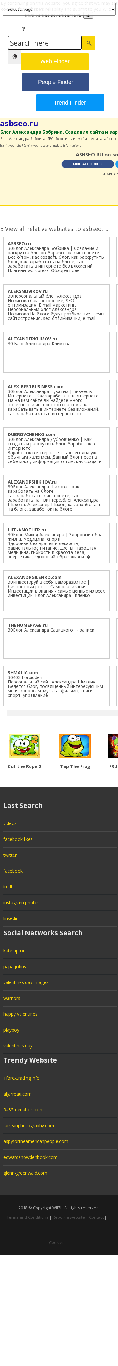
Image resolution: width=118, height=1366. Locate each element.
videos (10, 823)
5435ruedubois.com (23, 1110)
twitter (10, 855)
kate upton (14, 951)
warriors (11, 998)
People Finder (55, 82)
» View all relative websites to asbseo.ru (55, 228)
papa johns (14, 966)
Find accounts (88, 164)
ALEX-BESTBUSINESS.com (36, 387)
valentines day (17, 1046)
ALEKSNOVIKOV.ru (28, 291)
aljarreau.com (17, 1094)
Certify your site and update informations (52, 145)
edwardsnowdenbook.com (30, 1157)
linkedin (11, 918)
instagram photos (21, 902)
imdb (8, 887)
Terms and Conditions (27, 1217)
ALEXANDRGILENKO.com (35, 577)
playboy (11, 1030)
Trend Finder (70, 102)
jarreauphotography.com (28, 1125)
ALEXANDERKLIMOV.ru (32, 339)
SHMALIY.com (23, 673)
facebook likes (18, 839)
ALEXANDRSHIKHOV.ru (32, 482)
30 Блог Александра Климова (39, 343)
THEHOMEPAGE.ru (28, 625)
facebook (13, 871)
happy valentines (20, 1014)
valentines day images (25, 982)
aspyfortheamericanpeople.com (35, 1141)
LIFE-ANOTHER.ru (27, 530)
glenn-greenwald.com (25, 1173)
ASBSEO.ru (19, 243)
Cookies (57, 1242)
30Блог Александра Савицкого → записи (51, 630)
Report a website (69, 1217)
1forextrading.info (21, 1078)
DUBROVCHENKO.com (31, 434)
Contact (96, 1217)
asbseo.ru (19, 123)
